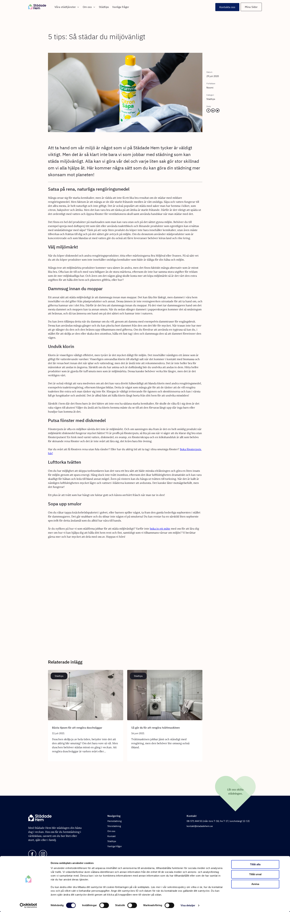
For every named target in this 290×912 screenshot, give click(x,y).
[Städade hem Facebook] (32, 854)
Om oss (87, 7)
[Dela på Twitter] (217, 111)
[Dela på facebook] (208, 111)
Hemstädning (114, 821)
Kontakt (111, 836)
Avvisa (255, 884)
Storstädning (114, 826)
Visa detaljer (188, 905)
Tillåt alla (255, 864)
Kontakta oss (227, 7)
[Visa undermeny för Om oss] (93, 7)
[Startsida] (40, 7)
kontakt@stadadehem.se (200, 826)
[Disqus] (125, 595)
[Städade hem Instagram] (43, 854)
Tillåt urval (255, 874)
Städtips (104, 7)
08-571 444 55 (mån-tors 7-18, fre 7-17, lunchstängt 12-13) (218, 821)
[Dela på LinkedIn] (213, 111)
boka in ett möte (160, 528)
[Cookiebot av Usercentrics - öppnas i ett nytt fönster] (28, 905)
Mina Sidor (251, 7)
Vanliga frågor (120, 7)
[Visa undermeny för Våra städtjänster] (77, 7)
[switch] (104, 905)
